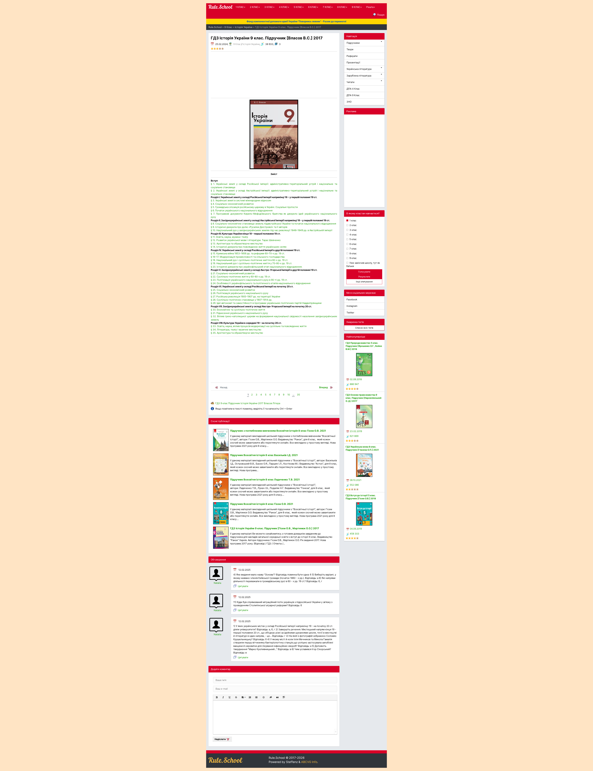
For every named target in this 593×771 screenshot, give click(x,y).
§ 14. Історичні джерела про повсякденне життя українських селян (248, 246)
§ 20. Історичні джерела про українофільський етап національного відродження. (256, 266)
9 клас (224, 403)
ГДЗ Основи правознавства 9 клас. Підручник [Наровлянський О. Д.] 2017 (363, 397)
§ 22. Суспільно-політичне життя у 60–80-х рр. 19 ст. (241, 276)
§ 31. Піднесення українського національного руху (239, 313)
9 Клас (237, 44)
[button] (217, 697)
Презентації (353, 62)
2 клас (353, 225)
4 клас (353, 234)
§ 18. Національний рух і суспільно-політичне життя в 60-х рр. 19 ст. (249, 260)
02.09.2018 (356, 379)
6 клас (353, 244)
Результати (364, 276)
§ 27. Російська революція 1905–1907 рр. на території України (245, 296)
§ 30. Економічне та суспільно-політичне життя (238, 309)
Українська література (359, 69)
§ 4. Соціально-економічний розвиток (232, 203)
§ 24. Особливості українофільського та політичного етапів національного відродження (260, 283)
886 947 (354, 384)
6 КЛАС (312, 7)
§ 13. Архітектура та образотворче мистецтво (237, 243)
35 (298, 394)
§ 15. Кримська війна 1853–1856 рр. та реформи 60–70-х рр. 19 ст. (248, 253)
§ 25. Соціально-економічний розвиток (233, 289)
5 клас (353, 239)
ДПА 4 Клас (353, 88)
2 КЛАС (254, 7)
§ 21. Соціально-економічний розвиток (233, 273)
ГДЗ (217, 403)
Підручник (234, 403)
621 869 (354, 436)
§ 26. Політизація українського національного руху (239, 293)
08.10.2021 (355, 480)
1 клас (352, 220)
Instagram (352, 305)
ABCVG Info (309, 762)
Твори (350, 49)
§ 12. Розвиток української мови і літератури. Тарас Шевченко (246, 240)
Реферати (352, 56)
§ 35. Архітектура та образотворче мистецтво (237, 332)
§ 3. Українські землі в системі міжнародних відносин (241, 200)
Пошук (381, 14)
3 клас (353, 229)
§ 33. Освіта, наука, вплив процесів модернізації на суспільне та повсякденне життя (258, 326)
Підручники (353, 42)
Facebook (352, 299)
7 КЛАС (327, 7)
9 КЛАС (356, 7)
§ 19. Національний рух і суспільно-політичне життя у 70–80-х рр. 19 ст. (251, 263)
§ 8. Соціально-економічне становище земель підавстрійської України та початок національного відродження (273, 223)
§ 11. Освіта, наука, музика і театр (229, 236)
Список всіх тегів (364, 327)
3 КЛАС (268, 7)
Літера (276, 403)
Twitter (350, 312)
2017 (260, 403)
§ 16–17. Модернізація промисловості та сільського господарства (247, 256)
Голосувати (364, 271)
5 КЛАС (298, 7)
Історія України (251, 44)
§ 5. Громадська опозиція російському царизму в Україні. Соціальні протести (254, 207)
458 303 (354, 533)
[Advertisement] (274, 74)
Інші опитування (364, 281)
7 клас (353, 248)
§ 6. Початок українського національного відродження (241, 210)
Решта (369, 7)
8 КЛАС (341, 7)
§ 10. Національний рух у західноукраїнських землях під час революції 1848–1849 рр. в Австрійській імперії (271, 230)
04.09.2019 (356, 528)
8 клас (353, 253)
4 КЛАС (283, 7)
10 (288, 394)
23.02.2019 (356, 431)
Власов (268, 403)
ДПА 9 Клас (353, 95)
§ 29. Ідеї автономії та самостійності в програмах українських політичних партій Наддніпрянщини (266, 303)
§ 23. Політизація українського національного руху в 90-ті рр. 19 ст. (249, 279)
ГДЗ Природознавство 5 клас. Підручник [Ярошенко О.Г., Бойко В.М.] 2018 (364, 346)
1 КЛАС (240, 7)
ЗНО (349, 101)
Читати (350, 82)
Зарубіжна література (359, 75)
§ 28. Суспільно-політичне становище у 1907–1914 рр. (241, 299)
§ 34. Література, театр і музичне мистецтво (236, 329)
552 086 (354, 484)
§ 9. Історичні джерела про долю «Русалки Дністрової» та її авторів (249, 227)
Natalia (217, 582)
